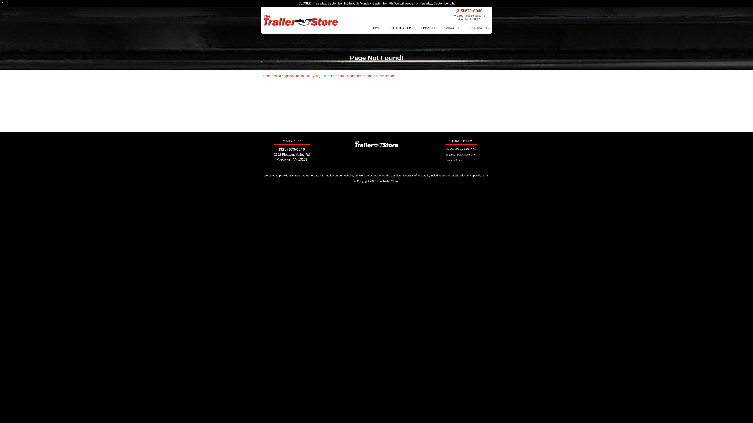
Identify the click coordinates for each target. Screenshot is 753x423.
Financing (428, 28)
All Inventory (401, 28)
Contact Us (479, 28)
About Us (453, 28)
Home (376, 28)
